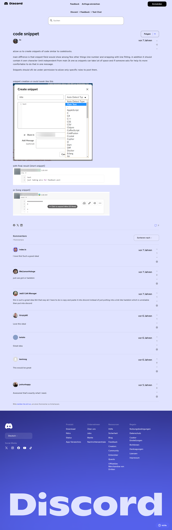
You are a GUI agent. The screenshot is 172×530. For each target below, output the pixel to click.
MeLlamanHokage (27, 271)
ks (20, 40)
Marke (90, 438)
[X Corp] (18, 225)
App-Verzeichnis (73, 442)
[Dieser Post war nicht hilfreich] (157, 49)
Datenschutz (135, 433)
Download (70, 429)
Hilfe (110, 429)
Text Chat (97, 12)
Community (113, 451)
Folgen (147, 34)
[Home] (13, 4)
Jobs (89, 433)
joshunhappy (25, 385)
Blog (110, 438)
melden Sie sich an (24, 404)
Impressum (135, 458)
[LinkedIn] (21, 225)
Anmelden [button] (157, 4)
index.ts (22, 250)
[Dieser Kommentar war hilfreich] (157, 249)
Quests (111, 459)
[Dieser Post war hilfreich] (157, 41)
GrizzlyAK (23, 315)
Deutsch (12, 436)
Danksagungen (136, 449)
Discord (74, 12)
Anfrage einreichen (91, 4)
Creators (112, 446)
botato (22, 337)
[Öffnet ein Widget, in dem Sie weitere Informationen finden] (162, 525)
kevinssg (23, 359)
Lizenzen (133, 454)
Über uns (91, 429)
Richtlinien (134, 445)
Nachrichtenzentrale (96, 442)
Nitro (68, 433)
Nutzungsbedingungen (140, 429)
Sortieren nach (144, 238)
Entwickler (113, 455)
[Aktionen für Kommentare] (157, 261)
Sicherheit (113, 433)
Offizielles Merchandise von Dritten (116, 466)
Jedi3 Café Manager (28, 293)
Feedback (74, 4)
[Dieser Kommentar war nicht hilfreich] (157, 257)
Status (69, 438)
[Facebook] (14, 225)
